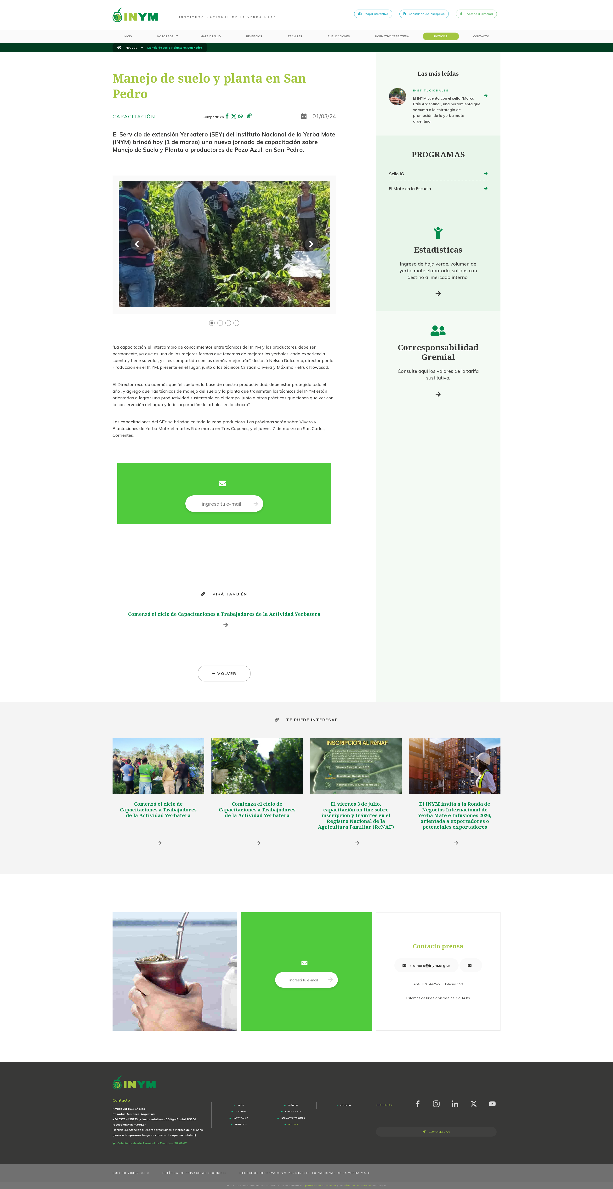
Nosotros (165, 36)
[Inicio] (119, 48)
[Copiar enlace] (249, 116)
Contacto (481, 36)
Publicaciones (339, 36)
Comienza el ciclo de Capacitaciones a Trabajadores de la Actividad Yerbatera (257, 810)
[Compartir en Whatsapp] (240, 116)
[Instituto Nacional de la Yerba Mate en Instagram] (436, 1103)
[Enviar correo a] (471, 965)
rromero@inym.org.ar (429, 965)
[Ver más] (438, 293)
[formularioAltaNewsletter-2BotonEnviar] (256, 503)
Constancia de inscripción (426, 14)
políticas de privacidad (320, 1185)
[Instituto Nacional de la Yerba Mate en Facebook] (417, 1103)
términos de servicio (358, 1185)
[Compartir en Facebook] (227, 116)
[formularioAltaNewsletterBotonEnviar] (330, 980)
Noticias (441, 36)
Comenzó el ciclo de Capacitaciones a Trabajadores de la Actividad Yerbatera (224, 614)
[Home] (135, 14)
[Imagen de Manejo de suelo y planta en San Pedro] (224, 244)
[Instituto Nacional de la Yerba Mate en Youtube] (492, 1103)
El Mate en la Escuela (410, 188)
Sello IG (396, 173)
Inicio (128, 36)
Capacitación (134, 116)
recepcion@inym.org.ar (129, 1124)
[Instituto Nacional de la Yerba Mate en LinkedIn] (455, 1103)
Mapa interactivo (376, 14)
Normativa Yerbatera (392, 36)
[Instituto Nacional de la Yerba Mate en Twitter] (473, 1103)
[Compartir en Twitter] (233, 116)
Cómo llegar (439, 1131)
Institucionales (431, 90)
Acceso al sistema (479, 14)
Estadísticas (438, 249)
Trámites (295, 36)
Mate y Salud (211, 36)
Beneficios (254, 36)
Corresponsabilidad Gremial (438, 352)
